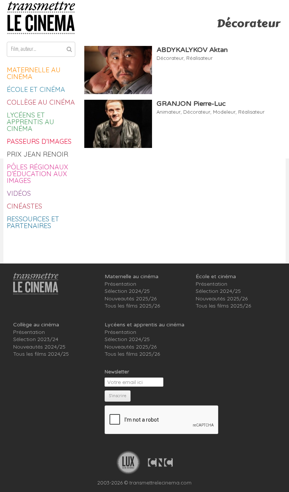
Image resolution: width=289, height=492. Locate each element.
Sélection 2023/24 (35, 339)
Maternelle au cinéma (34, 73)
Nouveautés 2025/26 (131, 298)
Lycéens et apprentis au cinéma (30, 122)
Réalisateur (199, 58)
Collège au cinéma (41, 102)
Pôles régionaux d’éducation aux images (37, 174)
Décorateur (170, 58)
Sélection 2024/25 (127, 291)
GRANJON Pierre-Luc (191, 103)
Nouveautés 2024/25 (39, 346)
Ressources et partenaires (33, 222)
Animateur (169, 112)
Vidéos (19, 193)
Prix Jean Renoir (37, 154)
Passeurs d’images (39, 141)
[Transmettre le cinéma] (41, 18)
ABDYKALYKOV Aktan (192, 50)
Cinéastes (24, 206)
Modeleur (224, 112)
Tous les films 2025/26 (132, 305)
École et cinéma (36, 89)
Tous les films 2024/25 (41, 353)
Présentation (120, 283)
